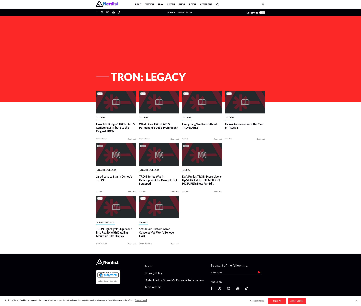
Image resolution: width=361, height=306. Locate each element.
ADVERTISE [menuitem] (206, 4)
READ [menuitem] (138, 4)
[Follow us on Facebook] (211, 289)
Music (186, 170)
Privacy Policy (154, 273)
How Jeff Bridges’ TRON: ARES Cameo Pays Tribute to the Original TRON (115, 127)
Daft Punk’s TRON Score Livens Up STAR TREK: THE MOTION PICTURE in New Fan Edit (202, 180)
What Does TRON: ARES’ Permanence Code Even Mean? (158, 125)
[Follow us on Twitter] (219, 289)
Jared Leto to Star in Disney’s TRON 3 (114, 178)
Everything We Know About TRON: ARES (199, 125)
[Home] (107, 264)
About (149, 266)
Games (143, 222)
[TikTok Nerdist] (119, 12)
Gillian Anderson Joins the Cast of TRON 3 (244, 125)
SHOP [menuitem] (182, 4)
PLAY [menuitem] (160, 4)
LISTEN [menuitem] (171, 4)
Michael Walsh (101, 139)
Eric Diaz (228, 139)
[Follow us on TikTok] (246, 289)
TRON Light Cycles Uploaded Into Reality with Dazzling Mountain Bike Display (114, 232)
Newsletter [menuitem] (185, 12)
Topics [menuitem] (171, 12)
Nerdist (185, 139)
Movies (100, 117)
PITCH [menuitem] (192, 4)
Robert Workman (145, 244)
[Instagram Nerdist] (108, 12)
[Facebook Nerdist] (97, 12)
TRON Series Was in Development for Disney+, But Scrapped (158, 180)
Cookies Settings (257, 301)
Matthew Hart (101, 244)
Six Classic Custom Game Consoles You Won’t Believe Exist (156, 232)
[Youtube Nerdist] (113, 12)
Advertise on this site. (107, 281)
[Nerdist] (107, 4)
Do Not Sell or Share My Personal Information (174, 280)
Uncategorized (106, 170)
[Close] (356, 301)
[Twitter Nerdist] (102, 12)
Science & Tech (105, 222)
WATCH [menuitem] (149, 4)
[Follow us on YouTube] (237, 289)
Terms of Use (153, 287)
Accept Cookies (296, 301)
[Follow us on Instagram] (228, 289)
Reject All (277, 301)
